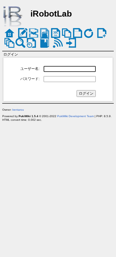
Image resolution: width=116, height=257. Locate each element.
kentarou (18, 109)
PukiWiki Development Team (75, 116)
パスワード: (30, 79)
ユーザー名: (30, 69)
